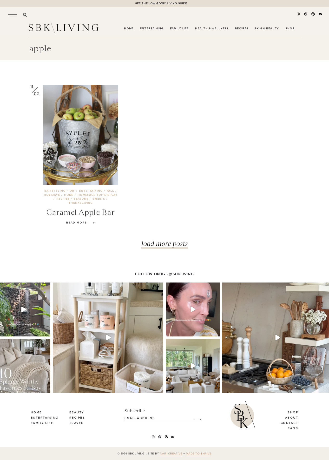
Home (36, 412)
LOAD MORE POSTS (164, 243)
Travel (76, 423)
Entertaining (45, 417)
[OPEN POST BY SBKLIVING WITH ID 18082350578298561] (108, 338)
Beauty (76, 412)
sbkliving (22, 286)
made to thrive (199, 453)
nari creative (171, 453)
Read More (77, 222)
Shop (293, 412)
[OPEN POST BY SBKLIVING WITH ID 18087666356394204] (193, 366)
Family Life (42, 423)
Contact (289, 423)
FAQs (293, 428)
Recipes (77, 417)
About (291, 417)
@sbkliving (181, 274)
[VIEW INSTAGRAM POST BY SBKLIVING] (46, 332)
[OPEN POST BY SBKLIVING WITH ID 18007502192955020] (193, 309)
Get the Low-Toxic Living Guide (161, 3)
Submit (195, 417)
